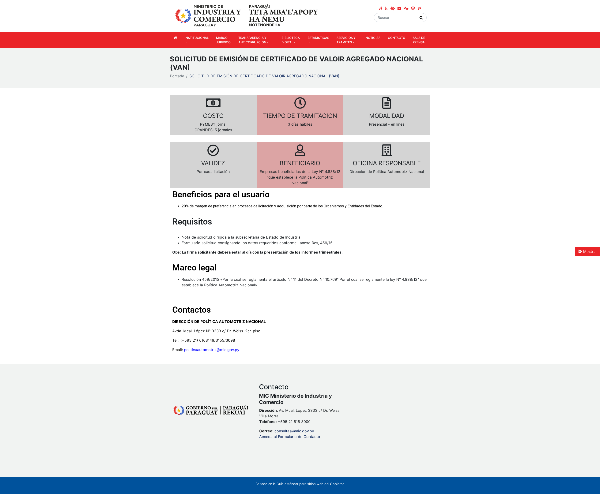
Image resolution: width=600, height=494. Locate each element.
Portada (177, 76)
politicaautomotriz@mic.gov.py (211, 349)
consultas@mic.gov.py (294, 431)
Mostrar (589, 251)
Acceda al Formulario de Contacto (289, 436)
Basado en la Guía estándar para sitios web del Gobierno (300, 484)
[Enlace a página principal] (247, 15)
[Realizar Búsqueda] (421, 17)
